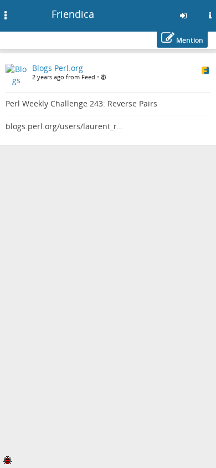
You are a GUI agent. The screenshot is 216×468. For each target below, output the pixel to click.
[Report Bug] (7, 459)
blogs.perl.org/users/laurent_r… (64, 126)
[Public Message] (103, 77)
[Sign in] (183, 15)
